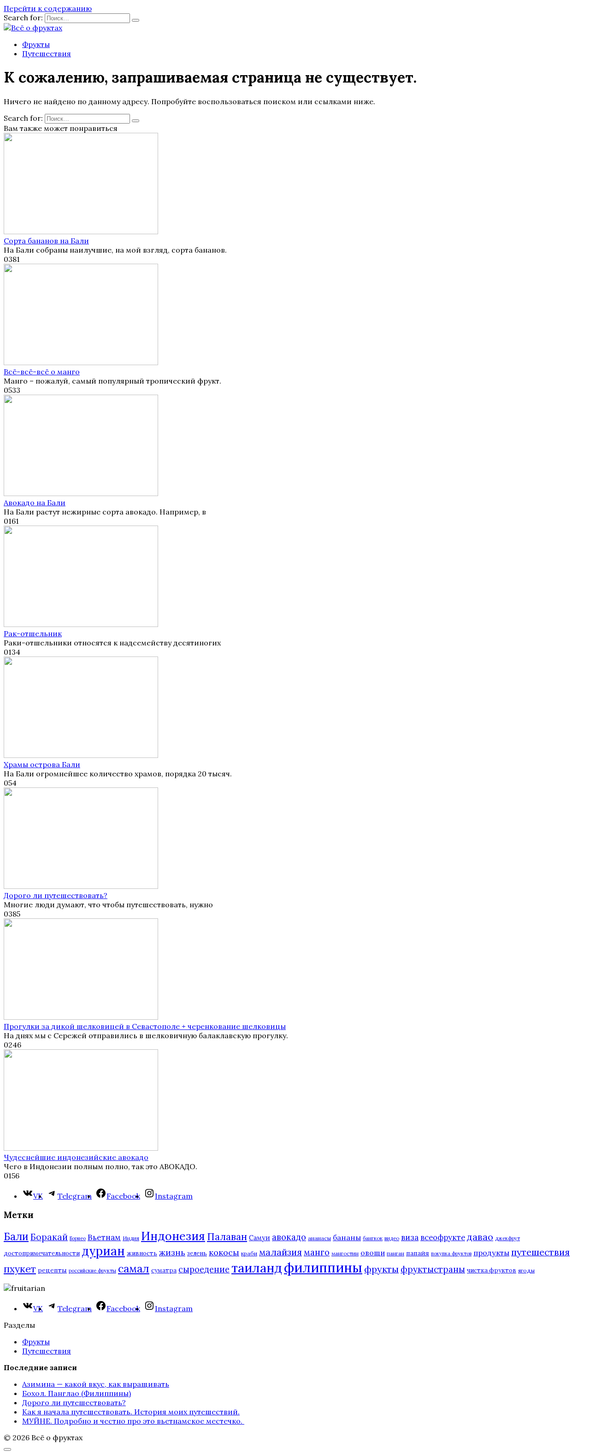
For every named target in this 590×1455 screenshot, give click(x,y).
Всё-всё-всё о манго (42, 371)
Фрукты (36, 44)
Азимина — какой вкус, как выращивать (95, 1384)
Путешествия (46, 53)
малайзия (280, 1252)
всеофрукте (442, 1237)
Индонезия (173, 1236)
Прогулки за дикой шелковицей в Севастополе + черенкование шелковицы (145, 1026)
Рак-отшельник (33, 633)
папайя (417, 1253)
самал (133, 1268)
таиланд (256, 1268)
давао (480, 1236)
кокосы (224, 1252)
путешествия (540, 1252)
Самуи (259, 1237)
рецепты (52, 1270)
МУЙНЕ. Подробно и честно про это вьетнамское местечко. (133, 1420)
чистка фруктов (491, 1270)
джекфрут (507, 1238)
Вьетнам (104, 1237)
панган (395, 1253)
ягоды (526, 1270)
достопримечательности (42, 1253)
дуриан (103, 1251)
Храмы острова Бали (42, 764)
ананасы (319, 1238)
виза (410, 1237)
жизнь (172, 1252)
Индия (131, 1238)
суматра (164, 1270)
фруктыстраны (433, 1269)
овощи (372, 1252)
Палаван (227, 1236)
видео (391, 1238)
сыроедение (204, 1269)
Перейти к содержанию (48, 8)
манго (317, 1252)
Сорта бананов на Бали (46, 240)
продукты (491, 1252)
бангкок (373, 1238)
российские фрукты (92, 1270)
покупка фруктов (451, 1253)
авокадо (289, 1236)
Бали (16, 1236)
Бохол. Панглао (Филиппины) (76, 1393)
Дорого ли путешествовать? (55, 895)
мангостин (345, 1253)
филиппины (323, 1267)
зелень (197, 1253)
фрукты (381, 1269)
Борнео (78, 1238)
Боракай (49, 1236)
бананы (347, 1237)
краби (249, 1253)
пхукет (20, 1269)
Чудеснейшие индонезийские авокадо (76, 1157)
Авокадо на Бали (34, 502)
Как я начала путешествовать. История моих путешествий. (131, 1411)
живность (142, 1253)
